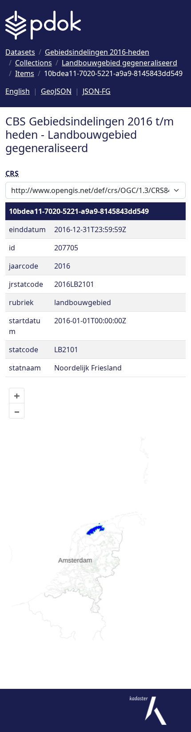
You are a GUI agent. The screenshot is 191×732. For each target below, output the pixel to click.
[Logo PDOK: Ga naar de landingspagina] (43, 25)
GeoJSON (56, 91)
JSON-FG (97, 91)
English (17, 91)
